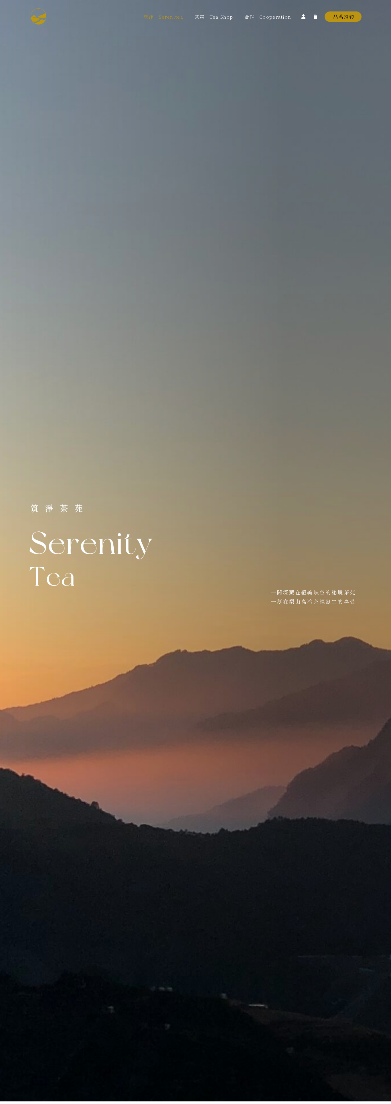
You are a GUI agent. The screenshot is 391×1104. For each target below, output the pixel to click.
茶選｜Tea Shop (214, 16)
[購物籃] (315, 16)
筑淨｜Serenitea (163, 16)
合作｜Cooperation (267, 16)
